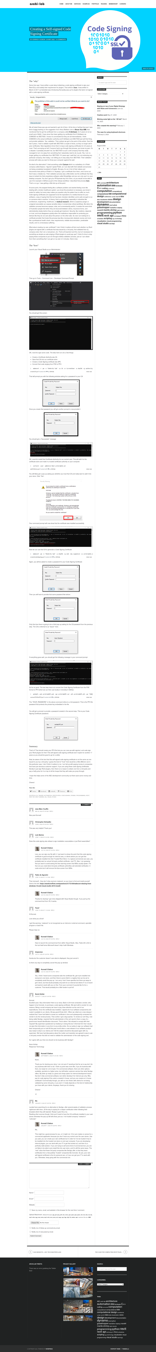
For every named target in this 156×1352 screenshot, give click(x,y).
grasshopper (103, 207)
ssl (46, 797)
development (103, 201)
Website (32, 1205)
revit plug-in (117, 216)
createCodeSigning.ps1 (37, 557)
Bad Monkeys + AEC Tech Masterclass (47, 1252)
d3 (119, 196)
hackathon (113, 208)
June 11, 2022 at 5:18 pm (42, 837)
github (115, 205)
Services (77, 4)
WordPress (49, 1349)
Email (31, 1199)
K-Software (73, 132)
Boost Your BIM (80, 129)
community (111, 188)
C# (37, 795)
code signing (65, 795)
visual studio (51, 797)
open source (121, 210)
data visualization (102, 199)
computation (104, 191)
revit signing (39, 797)
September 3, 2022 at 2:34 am (49, 1056)
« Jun (99, 172)
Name (31, 1193)
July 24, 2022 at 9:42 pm (48, 972)
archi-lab (103, 183)
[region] (61, 368)
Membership (113, 4)
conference (107, 196)
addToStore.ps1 (35, 469)
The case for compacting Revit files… (109, 1252)
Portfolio (95, 4)
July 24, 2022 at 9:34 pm (48, 939)
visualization (101, 221)
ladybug (119, 208)
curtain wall (115, 196)
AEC (98, 183)
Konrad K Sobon (38, 39)
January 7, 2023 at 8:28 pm (49, 1125)
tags (113, 218)
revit (87, 795)
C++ (99, 188)
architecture (112, 182)
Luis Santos (39, 835)
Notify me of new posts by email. (42, 1232)
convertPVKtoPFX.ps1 (37, 697)
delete (110, 199)
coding (105, 188)
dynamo (73, 795)
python (117, 212)
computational (117, 191)
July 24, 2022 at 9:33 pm (48, 895)
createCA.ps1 (34, 371)
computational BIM (104, 194)
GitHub (52, 371)
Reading (104, 4)
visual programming (114, 221)
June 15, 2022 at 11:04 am (42, 910)
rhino (124, 215)
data (122, 196)
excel (111, 205)
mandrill (100, 210)
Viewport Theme (115, 1349)
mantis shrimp (110, 210)
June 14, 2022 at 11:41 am (42, 877)
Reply (51, 811)
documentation (114, 202)
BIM (113, 185)
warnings (112, 223)
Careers (123, 4)
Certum (65, 164)
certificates (56, 795)
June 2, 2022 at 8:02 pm (42, 824)
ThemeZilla (125, 1349)
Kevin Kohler (39, 994)
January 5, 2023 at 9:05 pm (43, 1103)
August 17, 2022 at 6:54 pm (43, 996)
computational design (107, 1312)
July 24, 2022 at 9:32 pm (48, 850)
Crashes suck (102, 115)
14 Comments (61, 39)
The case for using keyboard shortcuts (111, 132)
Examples (86, 4)
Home (61, 4)
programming (80, 795)
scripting (108, 218)
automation (48, 795)
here (75, 87)
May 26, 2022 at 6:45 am (41, 811)
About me (68, 4)
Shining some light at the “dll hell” (109, 119)
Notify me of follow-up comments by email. (46, 1228)
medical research (63, 202)
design (117, 199)
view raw (89, 371)
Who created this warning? (107, 125)
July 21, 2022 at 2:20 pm (42, 954)
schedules (100, 218)
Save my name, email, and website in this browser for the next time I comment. (58, 1210)
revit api (32, 797)
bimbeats (119, 185)
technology (118, 218)
